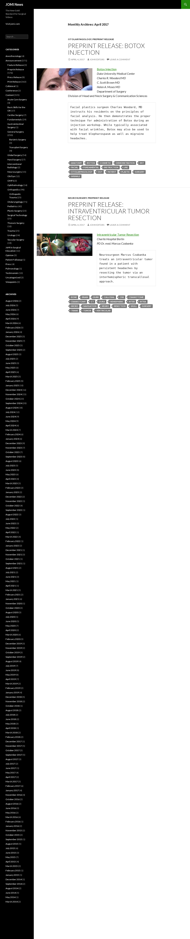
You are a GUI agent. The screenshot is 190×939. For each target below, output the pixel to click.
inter (132, 301)
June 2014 (11, 892)
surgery (139, 172)
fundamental (91, 167)
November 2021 (14, 554)
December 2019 (14, 643)
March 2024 (12, 430)
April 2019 (11, 679)
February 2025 (13, 381)
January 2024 (12, 438)
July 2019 (10, 665)
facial (74, 167)
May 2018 (10, 723)
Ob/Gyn (11, 176)
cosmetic (105, 163)
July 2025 (10, 358)
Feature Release (15, 65)
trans (74, 310)
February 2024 (13, 434)
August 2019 (12, 661)
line (126, 167)
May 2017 (10, 772)
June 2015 (11, 852)
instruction (111, 167)
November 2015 (14, 830)
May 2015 (10, 857)
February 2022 (13, 541)
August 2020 (12, 612)
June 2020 (11, 621)
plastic (125, 172)
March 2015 (12, 866)
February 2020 (13, 639)
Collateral (10, 86)
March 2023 (12, 483)
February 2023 (13, 487)
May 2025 (10, 367)
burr (96, 297)
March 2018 (12, 732)
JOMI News (14, 4)
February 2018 (13, 737)
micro (74, 306)
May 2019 (10, 674)
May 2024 (10, 421)
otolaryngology (81, 172)
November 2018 (14, 701)
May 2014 (10, 897)
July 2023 (10, 465)
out (100, 172)
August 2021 (12, 567)
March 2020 (12, 634)
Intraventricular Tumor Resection (118, 234)
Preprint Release (103, 39)
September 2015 (14, 839)
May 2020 (10, 625)
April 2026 (11, 318)
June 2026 (11, 309)
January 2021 (12, 599)
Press (8, 264)
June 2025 (11, 363)
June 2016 (11, 808)
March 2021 (12, 590)
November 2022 (14, 501)
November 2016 (14, 794)
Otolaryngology (79, 39)
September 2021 (14, 563)
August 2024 (12, 407)
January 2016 (12, 826)
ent (142, 163)
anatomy (76, 163)
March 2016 (12, 817)
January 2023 (12, 492)
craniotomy (78, 301)
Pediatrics (12, 206)
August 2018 (12, 710)
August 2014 (12, 888)
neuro (105, 306)
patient (112, 172)
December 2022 (14, 496)
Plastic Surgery (14, 210)
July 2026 (10, 305)
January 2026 (12, 332)
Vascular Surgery (15, 239)
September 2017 (14, 754)
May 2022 (10, 527)
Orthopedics (13, 189)
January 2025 (12, 385)
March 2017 (12, 781)
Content (10, 95)
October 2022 (12, 505)
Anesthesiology (13, 56)
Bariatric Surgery (17, 139)
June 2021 (11, 576)
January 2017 (12, 790)
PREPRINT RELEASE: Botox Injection (106, 49)
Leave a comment (120, 59)
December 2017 (14, 741)
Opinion (10, 255)
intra (143, 301)
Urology (11, 235)
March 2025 (12, 376)
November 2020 (14, 603)
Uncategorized (13, 277)
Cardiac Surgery (15, 115)
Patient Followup (14, 259)
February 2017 (13, 786)
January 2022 (12, 545)
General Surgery (15, 131)
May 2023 (10, 474)
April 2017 (11, 777)
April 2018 (11, 728)
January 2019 (12, 692)
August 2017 (12, 759)
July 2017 (10, 763)
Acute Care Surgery (17, 99)
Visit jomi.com (13, 23)
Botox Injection (107, 69)
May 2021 (10, 581)
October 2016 (12, 799)
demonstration (125, 163)
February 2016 (13, 821)
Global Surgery (14, 155)
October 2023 (12, 452)
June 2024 (11, 416)
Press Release (14, 77)
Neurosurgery (77, 198)
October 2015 (12, 834)
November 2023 (14, 447)
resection (120, 306)
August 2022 (12, 514)
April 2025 (11, 372)
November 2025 (14, 341)
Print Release (14, 81)
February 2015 (13, 870)
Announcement (13, 60)
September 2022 (14, 510)
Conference (12, 90)
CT (92, 301)
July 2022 (10, 519)
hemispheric (117, 301)
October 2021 (12, 559)
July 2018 (10, 714)
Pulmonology (12, 268)
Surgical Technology (17, 215)
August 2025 (12, 354)
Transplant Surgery (18, 147)
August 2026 (12, 300)
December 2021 (14, 550)
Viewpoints (11, 282)
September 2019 (14, 656)
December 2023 (14, 443)
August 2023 (12, 461)
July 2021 (10, 572)
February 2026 (13, 327)
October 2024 (12, 398)
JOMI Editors (97, 59)
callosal (109, 297)
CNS (122, 297)
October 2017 (12, 750)
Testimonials (12, 273)
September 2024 (14, 403)
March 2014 (12, 901)
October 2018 (12, 705)
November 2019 (14, 648)
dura (102, 301)
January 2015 (12, 875)
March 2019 (12, 683)
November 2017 (14, 745)
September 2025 (14, 349)
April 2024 (11, 425)
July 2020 (10, 616)
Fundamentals (14, 119)
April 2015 (11, 861)
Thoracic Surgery (15, 223)
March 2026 (12, 323)
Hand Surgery (14, 159)
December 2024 (14, 389)
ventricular (103, 310)
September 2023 (14, 456)
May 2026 (10, 314)
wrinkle (75, 176)
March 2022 (12, 536)
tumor (87, 310)
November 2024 (14, 394)
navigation (89, 306)
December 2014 (14, 879)
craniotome (136, 297)
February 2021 (13, 594)
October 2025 (12, 345)
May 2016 (10, 812)
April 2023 (11, 478)
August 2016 (12, 803)
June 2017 (11, 768)
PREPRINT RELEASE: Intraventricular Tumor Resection (109, 211)
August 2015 (12, 843)
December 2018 (14, 697)
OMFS (10, 180)
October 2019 (12, 652)
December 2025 (14, 336)
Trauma (11, 230)
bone (74, 297)
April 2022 (11, 532)
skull (134, 306)
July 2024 (10, 412)
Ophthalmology (15, 185)
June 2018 (11, 719)
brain (85, 297)
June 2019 (11, 670)
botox (91, 163)
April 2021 (11, 585)
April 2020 (11, 630)
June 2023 (11, 470)
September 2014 (14, 883)
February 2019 (13, 688)
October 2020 (12, 608)
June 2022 (11, 523)
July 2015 (10, 848)
